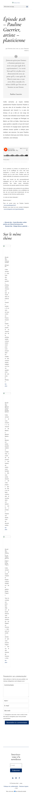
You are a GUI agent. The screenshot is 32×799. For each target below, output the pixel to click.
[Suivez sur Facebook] (19, 778)
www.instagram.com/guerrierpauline (14, 209)
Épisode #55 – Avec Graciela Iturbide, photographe (7, 261)
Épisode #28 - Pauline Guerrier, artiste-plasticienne (18, 161)
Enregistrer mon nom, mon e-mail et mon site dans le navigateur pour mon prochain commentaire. (15, 716)
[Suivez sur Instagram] (16, 778)
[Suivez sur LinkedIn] (12, 778)
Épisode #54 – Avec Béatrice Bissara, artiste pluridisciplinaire (7, 407)
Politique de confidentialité (11, 786)
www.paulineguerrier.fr (10, 205)
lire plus (6, 385)
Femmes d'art (11, 48)
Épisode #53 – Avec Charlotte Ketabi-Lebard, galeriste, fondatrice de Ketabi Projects (7, 557)
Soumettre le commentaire (16, 723)
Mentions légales (23, 786)
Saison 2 (26, 50)
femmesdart (5, 161)
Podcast (26, 48)
